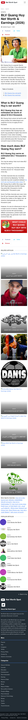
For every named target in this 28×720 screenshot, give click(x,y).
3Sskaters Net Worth (13, 587)
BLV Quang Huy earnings (13, 95)
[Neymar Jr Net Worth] (14, 347)
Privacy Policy (4, 652)
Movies (3, 682)
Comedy (3, 667)
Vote (2, 644)
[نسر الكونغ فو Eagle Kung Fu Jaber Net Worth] (14, 428)
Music (2, 684)
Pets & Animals (5, 694)
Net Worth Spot (11, 2)
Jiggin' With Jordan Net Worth (14, 330)
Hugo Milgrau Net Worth (14, 303)
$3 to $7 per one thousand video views (14, 181)
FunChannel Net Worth (14, 580)
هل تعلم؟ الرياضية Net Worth (14, 276)
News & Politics (5, 686)
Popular (3, 642)
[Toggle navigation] (25, 2)
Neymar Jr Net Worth (14, 357)
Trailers (3, 703)
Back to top (23, 594)
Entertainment (4, 672)
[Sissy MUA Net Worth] (14, 455)
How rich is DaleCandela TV (10, 503)
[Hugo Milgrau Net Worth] (14, 293)
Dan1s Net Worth (14, 384)
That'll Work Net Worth (14, 558)
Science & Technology (7, 696)
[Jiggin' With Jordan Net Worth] (14, 320)
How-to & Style (5, 679)
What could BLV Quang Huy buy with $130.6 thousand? (15, 226)
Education (3, 670)
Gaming (3, 677)
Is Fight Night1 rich (14, 506)
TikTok (2, 649)
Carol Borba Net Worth (14, 522)
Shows (3, 698)
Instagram (3, 647)
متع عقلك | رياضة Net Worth (14, 492)
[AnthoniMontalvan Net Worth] (14, 401)
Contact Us (4, 654)
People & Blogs (5, 691)
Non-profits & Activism (7, 689)
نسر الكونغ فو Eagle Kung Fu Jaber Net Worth (14, 437)
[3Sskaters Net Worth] (3, 586)
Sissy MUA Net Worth (14, 465)
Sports (7, 9)
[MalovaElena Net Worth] (3, 550)
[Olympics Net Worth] (3, 529)
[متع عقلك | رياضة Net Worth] (14, 482)
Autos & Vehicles (5, 665)
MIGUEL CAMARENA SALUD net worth (11, 501)
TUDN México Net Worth (15, 572)
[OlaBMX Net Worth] (3, 565)
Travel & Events (5, 705)
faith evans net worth (17, 512)
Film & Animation (5, 674)
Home (2, 9)
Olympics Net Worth (13, 530)
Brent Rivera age (14, 510)
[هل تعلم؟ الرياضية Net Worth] (14, 266)
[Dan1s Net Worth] (14, 374)
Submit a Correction (6, 656)
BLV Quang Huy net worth (13, 93)
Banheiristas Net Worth (14, 537)
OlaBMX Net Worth (13, 565)
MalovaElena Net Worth (14, 551)
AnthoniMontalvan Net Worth (14, 411)
